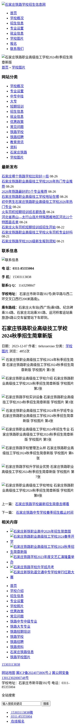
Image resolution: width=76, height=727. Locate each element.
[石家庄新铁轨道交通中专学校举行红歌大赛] (42, 577)
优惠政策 (17, 122)
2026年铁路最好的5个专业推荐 (24, 191)
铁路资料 (17, 647)
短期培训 (17, 106)
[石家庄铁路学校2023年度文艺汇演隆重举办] (42, 562)
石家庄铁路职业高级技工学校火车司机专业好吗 (37, 232)
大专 (13, 101)
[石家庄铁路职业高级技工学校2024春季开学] (42, 541)
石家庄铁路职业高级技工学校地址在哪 (30, 196)
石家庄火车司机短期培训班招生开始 (29, 227)
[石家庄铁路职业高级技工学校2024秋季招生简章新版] (42, 552)
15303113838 (11, 664)
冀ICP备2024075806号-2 (33, 673)
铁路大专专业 (20, 626)
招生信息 (17, 23)
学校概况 (17, 18)
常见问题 (17, 127)
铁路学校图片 (20, 657)
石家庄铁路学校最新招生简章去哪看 (42, 504)
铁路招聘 (17, 137)
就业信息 (17, 33)
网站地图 (8, 673)
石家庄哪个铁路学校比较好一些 (25, 176)
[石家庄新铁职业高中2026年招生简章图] (40, 531)
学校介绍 (17, 591)
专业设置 (17, 28)
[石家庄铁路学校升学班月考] (32, 567)
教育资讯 (17, 142)
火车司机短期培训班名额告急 (24, 212)
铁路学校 (17, 132)
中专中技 (17, 96)
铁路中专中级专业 (23, 621)
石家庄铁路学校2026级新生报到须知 (29, 241)
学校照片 (17, 606)
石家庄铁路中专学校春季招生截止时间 (44, 512)
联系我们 (17, 49)
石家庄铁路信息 (22, 652)
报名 (13, 43)
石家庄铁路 (18, 152)
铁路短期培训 (20, 631)
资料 (13, 147)
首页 (13, 13)
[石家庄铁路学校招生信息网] (24, 4)
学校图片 (17, 38)
